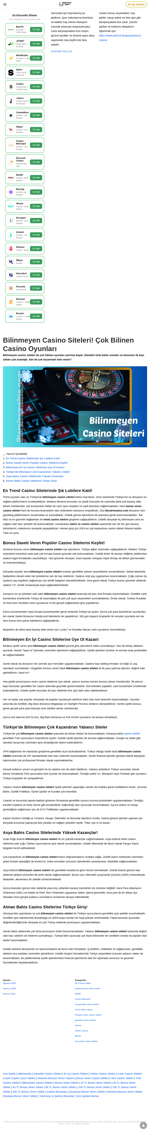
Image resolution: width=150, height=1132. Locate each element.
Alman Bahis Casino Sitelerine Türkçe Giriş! (31, 480)
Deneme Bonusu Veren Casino (56, 1078)
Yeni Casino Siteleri (122, 1078)
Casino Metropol (82, 999)
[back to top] (143, 1125)
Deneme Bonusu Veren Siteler (124, 1091)
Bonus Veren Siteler (66, 1082)
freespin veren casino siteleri (88, 1015)
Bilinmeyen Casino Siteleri (37, 1082)
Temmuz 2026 (9, 988)
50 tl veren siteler (83, 983)
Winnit (78, 1036)
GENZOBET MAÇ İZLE (61, 51)
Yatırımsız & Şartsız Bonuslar (57, 1096)
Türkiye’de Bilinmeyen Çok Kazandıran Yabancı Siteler (38, 471)
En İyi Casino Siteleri (76, 1073)
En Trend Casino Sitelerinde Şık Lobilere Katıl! (33, 458)
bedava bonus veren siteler (87, 988)
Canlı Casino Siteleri (130, 1073)
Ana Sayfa (9, 1073)
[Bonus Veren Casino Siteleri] (66, 4)
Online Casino (81, 1030)
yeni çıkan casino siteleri (86, 1041)
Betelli (78, 994)
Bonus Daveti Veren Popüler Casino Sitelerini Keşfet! (37, 462)
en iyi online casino (84, 1009)
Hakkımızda (24, 1073)
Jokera (78, 1025)
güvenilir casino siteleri (85, 1020)
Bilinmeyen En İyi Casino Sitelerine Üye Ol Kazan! (35, 467)
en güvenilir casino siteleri (87, 1004)
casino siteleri (132, 733)
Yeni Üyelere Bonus (87, 1096)
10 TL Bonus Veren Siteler (95, 1082)
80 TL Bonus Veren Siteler (60, 1087)
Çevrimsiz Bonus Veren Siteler (87, 1091)
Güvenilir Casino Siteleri (47, 1073)
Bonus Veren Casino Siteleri (92, 1078)
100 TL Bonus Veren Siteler (94, 1087)
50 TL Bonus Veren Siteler (28, 1087)
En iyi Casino (136, 4)
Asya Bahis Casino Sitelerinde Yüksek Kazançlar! (35, 476)
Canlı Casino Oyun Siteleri (19, 1078)
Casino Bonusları (57, 1091)
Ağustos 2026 (9, 983)
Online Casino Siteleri (103, 1073)
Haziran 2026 (9, 994)
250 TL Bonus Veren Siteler (29, 1091)
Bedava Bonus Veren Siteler (20, 1096)
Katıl (38, 29)
